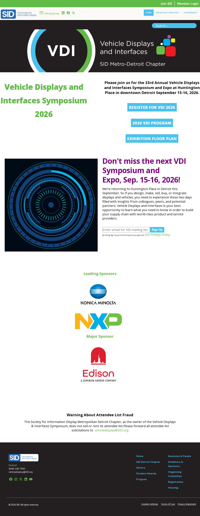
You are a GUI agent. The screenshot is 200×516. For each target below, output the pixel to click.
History (140, 467)
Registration (175, 482)
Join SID (166, 4)
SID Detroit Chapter (167, 12)
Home (149, 12)
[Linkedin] (63, 12)
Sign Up (157, 230)
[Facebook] (68, 12)
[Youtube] (31, 479)
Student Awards (146, 473)
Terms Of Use (168, 504)
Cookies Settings (149, 504)
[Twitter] (73, 12)
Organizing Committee (175, 474)
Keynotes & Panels (179, 456)
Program (141, 479)
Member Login (188, 4)
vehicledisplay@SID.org (112, 430)
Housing (173, 487)
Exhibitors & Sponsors (175, 464)
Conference (190, 12)
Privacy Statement (187, 504)
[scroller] (194, 512)
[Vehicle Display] (19, 14)
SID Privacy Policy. (158, 234)
